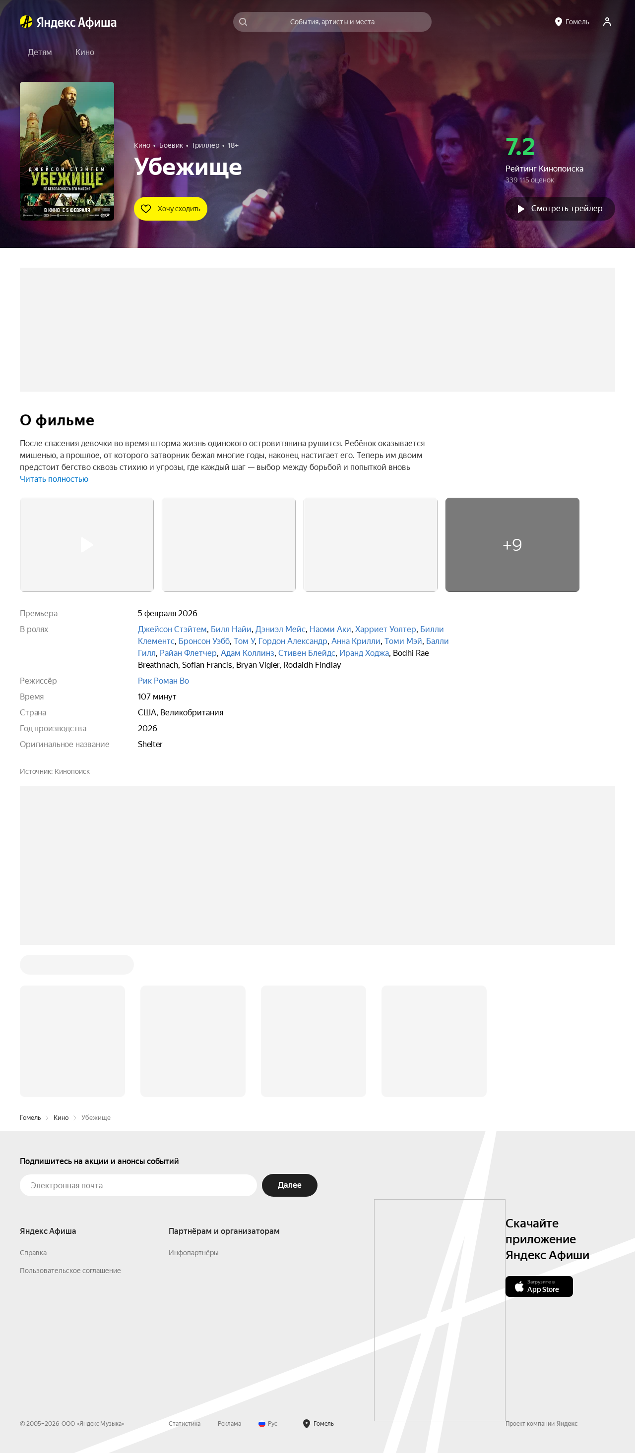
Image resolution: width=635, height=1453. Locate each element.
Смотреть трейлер (567, 208)
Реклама (229, 1273)
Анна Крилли (356, 641)
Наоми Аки (330, 629)
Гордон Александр (292, 641)
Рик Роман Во (163, 681)
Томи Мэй (403, 641)
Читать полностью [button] (54, 479)
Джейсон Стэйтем (172, 629)
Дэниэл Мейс (280, 629)
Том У (244, 641)
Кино (61, 967)
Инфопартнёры (194, 1102)
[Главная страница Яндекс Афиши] (26, 21)
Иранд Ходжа (364, 653)
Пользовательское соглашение (70, 1120)
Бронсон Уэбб (204, 641)
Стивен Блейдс (306, 653)
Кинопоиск (72, 771)
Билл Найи (231, 629)
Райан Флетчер (188, 653)
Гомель (30, 967)
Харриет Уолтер (385, 629)
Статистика (184, 1273)
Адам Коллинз (247, 653)
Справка (33, 1102)
